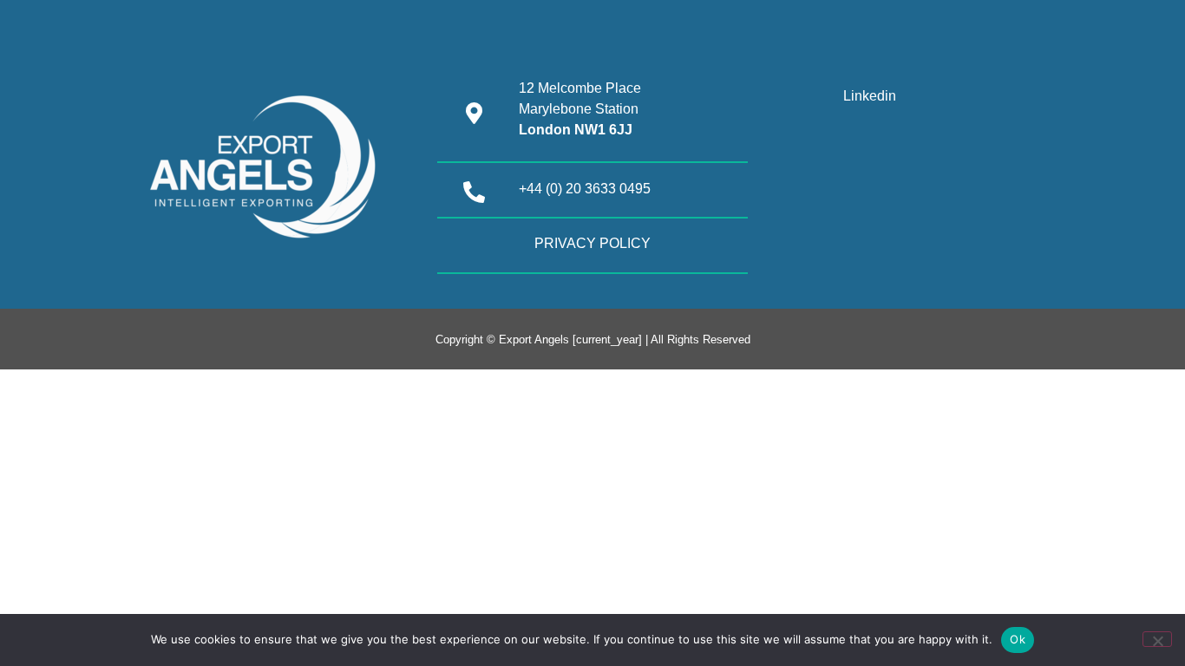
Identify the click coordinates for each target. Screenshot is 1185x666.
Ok (1017, 639)
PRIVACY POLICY (592, 243)
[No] (1157, 639)
